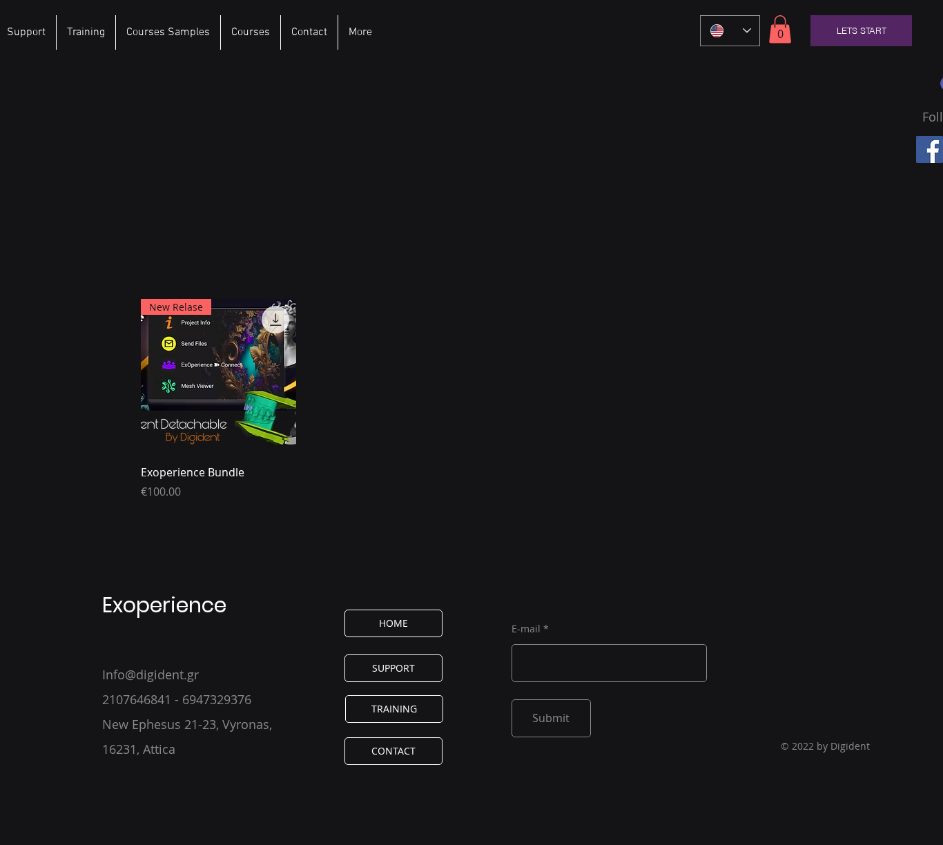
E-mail (526, 629)
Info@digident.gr (150, 674)
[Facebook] (929, 149)
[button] (780, 29)
